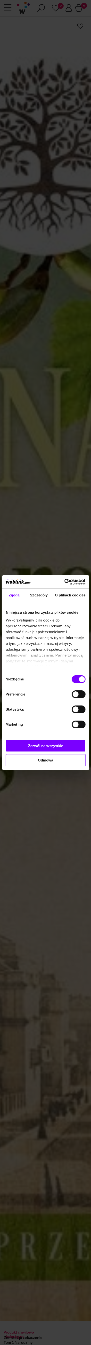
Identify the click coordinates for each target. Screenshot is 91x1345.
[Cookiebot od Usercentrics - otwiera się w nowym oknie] (64, 582)
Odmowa (45, 760)
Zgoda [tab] (14, 595)
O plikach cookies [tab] (70, 595)
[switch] (78, 694)
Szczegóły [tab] (39, 595)
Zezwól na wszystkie (45, 746)
